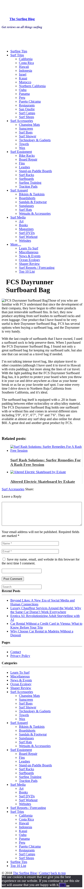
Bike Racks (27, 155)
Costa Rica (26, 63)
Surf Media (18, 217)
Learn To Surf (28, 248)
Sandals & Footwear (33, 202)
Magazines (26, 229)
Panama (24, 94)
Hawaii (24, 66)
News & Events (29, 256)
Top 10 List (27, 271)
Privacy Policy (20, 656)
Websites (25, 240)
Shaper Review (29, 264)
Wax (22, 148)
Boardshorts (27, 198)
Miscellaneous (28, 252)
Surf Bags (26, 132)
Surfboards (26, 179)
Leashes (24, 167)
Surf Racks (26, 175)
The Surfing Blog (25, 873)
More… (15, 244)
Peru (22, 97)
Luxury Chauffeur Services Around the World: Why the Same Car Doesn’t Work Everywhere (45, 610)
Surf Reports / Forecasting (36, 267)
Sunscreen (26, 128)
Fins (22, 163)
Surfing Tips (18, 51)
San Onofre (27, 109)
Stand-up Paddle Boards (35, 171)
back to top (58, 873)
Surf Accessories (21, 121)
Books (23, 225)
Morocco (25, 82)
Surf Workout (28, 237)
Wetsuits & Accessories (35, 213)
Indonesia (25, 70)
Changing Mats (29, 124)
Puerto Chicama (30, 101)
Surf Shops (26, 117)
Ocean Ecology (29, 260)
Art (21, 221)
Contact (15, 652)
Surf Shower (27, 136)
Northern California (32, 86)
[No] (68, 886)
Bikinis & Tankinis (32, 194)
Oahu (22, 90)
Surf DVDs (27, 233)
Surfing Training (30, 182)
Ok (62, 885)
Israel (22, 74)
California (26, 59)
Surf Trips (17, 55)
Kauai (23, 78)
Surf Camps (27, 113)
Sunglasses (26, 206)
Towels (24, 144)
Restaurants (27, 105)
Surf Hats (25, 209)
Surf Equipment (21, 151)
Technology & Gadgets (35, 140)
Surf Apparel (19, 190)
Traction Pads (28, 186)
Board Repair (28, 159)
